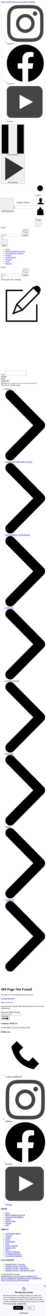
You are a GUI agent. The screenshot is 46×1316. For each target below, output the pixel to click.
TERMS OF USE (13, 1278)
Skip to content (6, 2)
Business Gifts (10, 1248)
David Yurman (10, 1221)
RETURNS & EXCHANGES (18, 1280)
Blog (7, 1250)
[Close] (45, 1286)
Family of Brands (11, 1246)
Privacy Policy (11, 1304)
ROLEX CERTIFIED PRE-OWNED (15, 251)
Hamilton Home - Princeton (15, 1264)
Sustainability (10, 1242)
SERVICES (8, 263)
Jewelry (8, 1219)
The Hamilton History (13, 1233)
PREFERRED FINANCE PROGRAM (15, 1276)
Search (3, 228)
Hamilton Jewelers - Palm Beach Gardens (20, 1270)
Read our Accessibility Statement (23, 2)
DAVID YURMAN (10, 257)
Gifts (7, 1225)
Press (7, 1244)
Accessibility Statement (13, 1256)
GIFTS (7, 261)
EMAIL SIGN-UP (26, 1278)
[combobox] (11, 235)
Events (7, 1240)
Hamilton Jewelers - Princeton (16, 1266)
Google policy (21, 1304)
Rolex (7, 1213)
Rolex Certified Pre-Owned (15, 1215)
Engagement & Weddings (14, 1217)
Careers (8, 1238)
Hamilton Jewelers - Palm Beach (16, 1268)
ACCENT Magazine (12, 1252)
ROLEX (7, 249)
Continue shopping (7, 998)
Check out (5, 381)
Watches (8, 1223)
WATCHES (8, 259)
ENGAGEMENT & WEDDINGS (14, 253)
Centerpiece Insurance (13, 1254)
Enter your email (7, 1012)
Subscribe (16, 1012)
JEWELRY (8, 255)
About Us (8, 1236)
